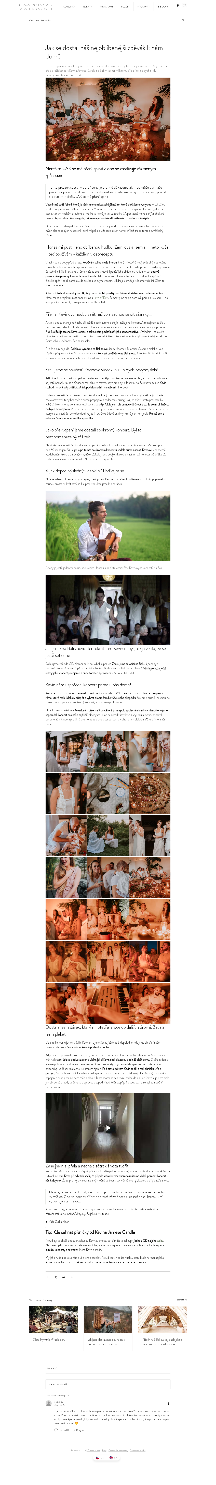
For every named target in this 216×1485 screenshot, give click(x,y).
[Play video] (108, 526)
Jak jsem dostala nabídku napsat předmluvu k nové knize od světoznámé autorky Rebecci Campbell (106, 1341)
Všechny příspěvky (40, 20)
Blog (104, 1450)
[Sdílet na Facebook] (47, 1277)
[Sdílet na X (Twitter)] (55, 1277)
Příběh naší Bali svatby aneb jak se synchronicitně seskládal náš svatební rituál (162, 1341)
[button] (183, 20)
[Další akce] (168, 1403)
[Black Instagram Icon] (184, 5)
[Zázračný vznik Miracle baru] (53, 1319)
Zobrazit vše (182, 1299)
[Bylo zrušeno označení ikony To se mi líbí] (56, 1430)
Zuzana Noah (93, 1450)
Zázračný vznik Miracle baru (49, 1339)
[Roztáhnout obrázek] (66, 751)
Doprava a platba (137, 1450)
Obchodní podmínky (118, 1450)
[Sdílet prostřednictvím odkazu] (72, 1277)
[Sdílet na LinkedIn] (63, 1277)
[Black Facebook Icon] (178, 5)
